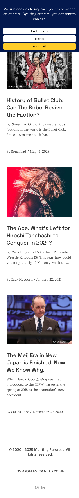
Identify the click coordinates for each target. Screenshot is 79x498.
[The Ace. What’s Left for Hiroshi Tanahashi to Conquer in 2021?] (39, 192)
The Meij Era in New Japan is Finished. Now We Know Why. (36, 362)
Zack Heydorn (22, 279)
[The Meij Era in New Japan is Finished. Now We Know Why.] (39, 319)
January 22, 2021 (48, 279)
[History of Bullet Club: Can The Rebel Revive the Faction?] (39, 66)
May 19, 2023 (39, 151)
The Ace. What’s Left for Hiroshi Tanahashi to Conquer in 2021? (38, 235)
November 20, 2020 (48, 412)
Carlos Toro (20, 412)
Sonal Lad (18, 151)
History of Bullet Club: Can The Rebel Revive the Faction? (35, 107)
